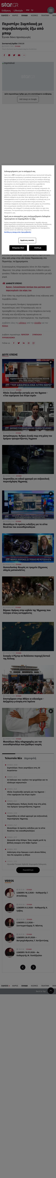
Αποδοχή (37, 248)
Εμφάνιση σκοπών (27, 240)
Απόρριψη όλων (18, 248)
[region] (28, 210)
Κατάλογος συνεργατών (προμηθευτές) (17, 232)
